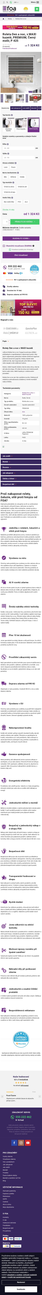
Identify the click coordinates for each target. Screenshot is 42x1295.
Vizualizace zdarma (9, 1159)
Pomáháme (6, 1225)
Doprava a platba (8, 1193)
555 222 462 (15, 266)
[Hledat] (7, 2)
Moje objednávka (8, 1207)
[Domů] (3, 19)
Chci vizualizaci (21, 255)
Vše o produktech (8, 1162)
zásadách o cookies (14, 1275)
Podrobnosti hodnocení (10, 48)
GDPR (5, 1199)
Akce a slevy (7, 1204)
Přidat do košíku (24, 222)
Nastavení (21, 1282)
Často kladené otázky (10, 1175)
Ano (23, 412)
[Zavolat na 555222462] (11, 2)
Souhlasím (21, 1289)
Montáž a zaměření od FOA (11, 1178)
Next (27, 98)
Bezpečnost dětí (8, 484)
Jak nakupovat (16, 108)
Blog (4, 1181)
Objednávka (5, 108)
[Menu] (35, 2)
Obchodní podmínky (9, 1191)
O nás (5, 1220)
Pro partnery (7, 1231)
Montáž (33, 108)
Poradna (5, 1173)
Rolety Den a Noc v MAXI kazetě (28, 393)
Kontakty (6, 1217)
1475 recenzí (24, 1085)
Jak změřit (26, 108)
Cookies (5, 1202)
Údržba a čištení (8, 479)
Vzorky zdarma (7, 1156)
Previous (2, 98)
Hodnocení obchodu (9, 1223)
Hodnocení (21, 467)
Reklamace (6, 1196)
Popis (5, 341)
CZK (15, 2)
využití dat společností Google (19, 1277)
